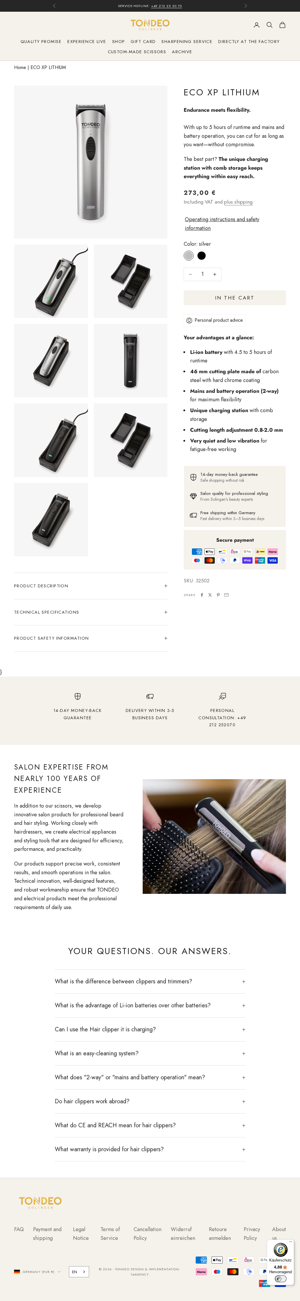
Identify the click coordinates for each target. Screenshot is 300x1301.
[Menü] (290, 1243)
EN (74, 1272)
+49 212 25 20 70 (166, 6)
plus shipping (238, 201)
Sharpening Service (186, 41)
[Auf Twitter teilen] (210, 595)
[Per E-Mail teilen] (226, 595)
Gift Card (143, 41)
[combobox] (79, 1271)
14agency (139, 1274)
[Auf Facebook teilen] (202, 595)
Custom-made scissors (137, 52)
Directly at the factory (248, 41)
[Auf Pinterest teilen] (218, 595)
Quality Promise (41, 41)
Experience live (86, 41)
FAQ (19, 1229)
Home (20, 67)
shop (118, 41)
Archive (182, 52)
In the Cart (235, 297)
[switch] (281, 1278)
